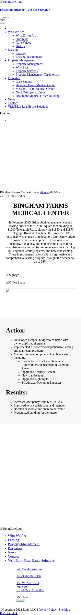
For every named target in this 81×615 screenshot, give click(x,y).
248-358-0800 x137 (39, 9)
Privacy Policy (48, 609)
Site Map (64, 609)
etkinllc (44, 192)
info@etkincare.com (12, 9)
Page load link (9, 613)
